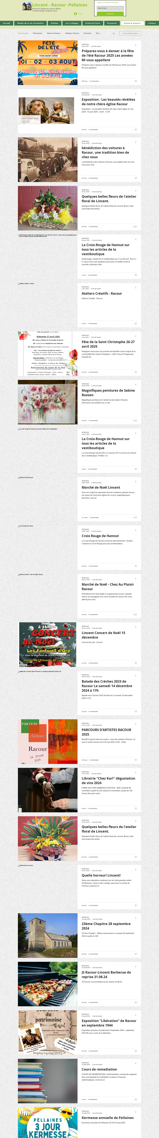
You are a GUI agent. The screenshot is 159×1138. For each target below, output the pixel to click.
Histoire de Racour (54, 33)
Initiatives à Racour (72, 33)
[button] (114, 33)
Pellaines (78, 5)
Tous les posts (23, 33)
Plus (97, 33)
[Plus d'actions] (136, 45)
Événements (37, 33)
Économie (87, 33)
